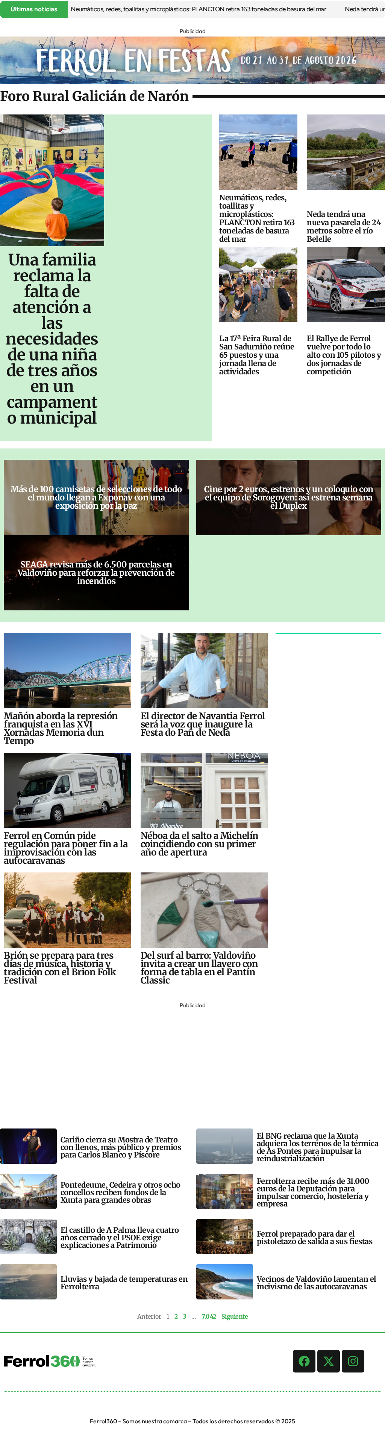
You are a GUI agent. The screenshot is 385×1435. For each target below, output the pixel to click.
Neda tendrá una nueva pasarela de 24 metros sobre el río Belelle (344, 226)
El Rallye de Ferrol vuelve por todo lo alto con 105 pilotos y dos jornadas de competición (344, 355)
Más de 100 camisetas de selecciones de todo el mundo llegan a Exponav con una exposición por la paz (96, 497)
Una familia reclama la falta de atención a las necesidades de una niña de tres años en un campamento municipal (52, 339)
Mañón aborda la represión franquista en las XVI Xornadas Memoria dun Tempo (61, 728)
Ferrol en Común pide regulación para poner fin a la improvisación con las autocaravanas (65, 848)
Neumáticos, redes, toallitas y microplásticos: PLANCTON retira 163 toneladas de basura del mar (168, 9)
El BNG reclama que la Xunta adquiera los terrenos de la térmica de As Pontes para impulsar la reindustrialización (318, 1147)
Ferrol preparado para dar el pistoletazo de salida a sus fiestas (315, 1237)
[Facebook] (304, 1361)
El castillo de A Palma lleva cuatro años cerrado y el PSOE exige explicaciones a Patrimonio (120, 1237)
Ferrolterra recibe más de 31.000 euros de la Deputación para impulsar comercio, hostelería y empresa (313, 1192)
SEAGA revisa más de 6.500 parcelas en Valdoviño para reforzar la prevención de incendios (96, 572)
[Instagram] (353, 1361)
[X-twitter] (328, 1361)
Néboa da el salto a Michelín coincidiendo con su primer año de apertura (199, 844)
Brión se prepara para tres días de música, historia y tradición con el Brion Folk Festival (60, 968)
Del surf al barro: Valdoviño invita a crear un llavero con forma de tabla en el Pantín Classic (199, 968)
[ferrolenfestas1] (192, 81)
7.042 (209, 1316)
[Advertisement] (192, 1063)
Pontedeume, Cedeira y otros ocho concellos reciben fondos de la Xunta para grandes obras (120, 1192)
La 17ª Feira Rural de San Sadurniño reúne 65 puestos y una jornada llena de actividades (256, 355)
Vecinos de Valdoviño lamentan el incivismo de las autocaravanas (316, 1282)
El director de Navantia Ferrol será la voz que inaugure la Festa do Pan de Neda (203, 724)
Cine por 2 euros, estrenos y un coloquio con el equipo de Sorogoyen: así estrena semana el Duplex (288, 497)
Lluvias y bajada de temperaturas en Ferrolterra (124, 1282)
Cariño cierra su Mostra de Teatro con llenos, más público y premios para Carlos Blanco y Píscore (121, 1147)
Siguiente (234, 1316)
